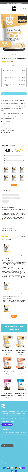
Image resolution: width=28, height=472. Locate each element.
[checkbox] (5, 201)
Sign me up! (7, 445)
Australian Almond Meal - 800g (7, 373)
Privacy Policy (4, 464)
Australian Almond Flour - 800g (7, 351)
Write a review (14, 184)
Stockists (3, 459)
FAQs (2, 454)
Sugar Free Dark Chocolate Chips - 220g (7, 394)
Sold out (14, 93)
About (2, 456)
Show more (14, 316)
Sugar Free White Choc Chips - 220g (21, 394)
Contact (3, 461)
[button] (14, 155)
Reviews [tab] (6, 190)
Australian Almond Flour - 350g (21, 351)
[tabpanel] (14, 256)
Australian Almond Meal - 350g (20, 373)
